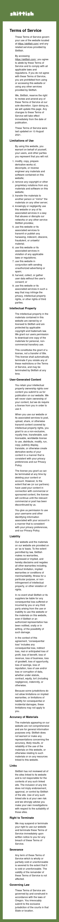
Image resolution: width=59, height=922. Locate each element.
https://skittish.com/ (28, 43)
